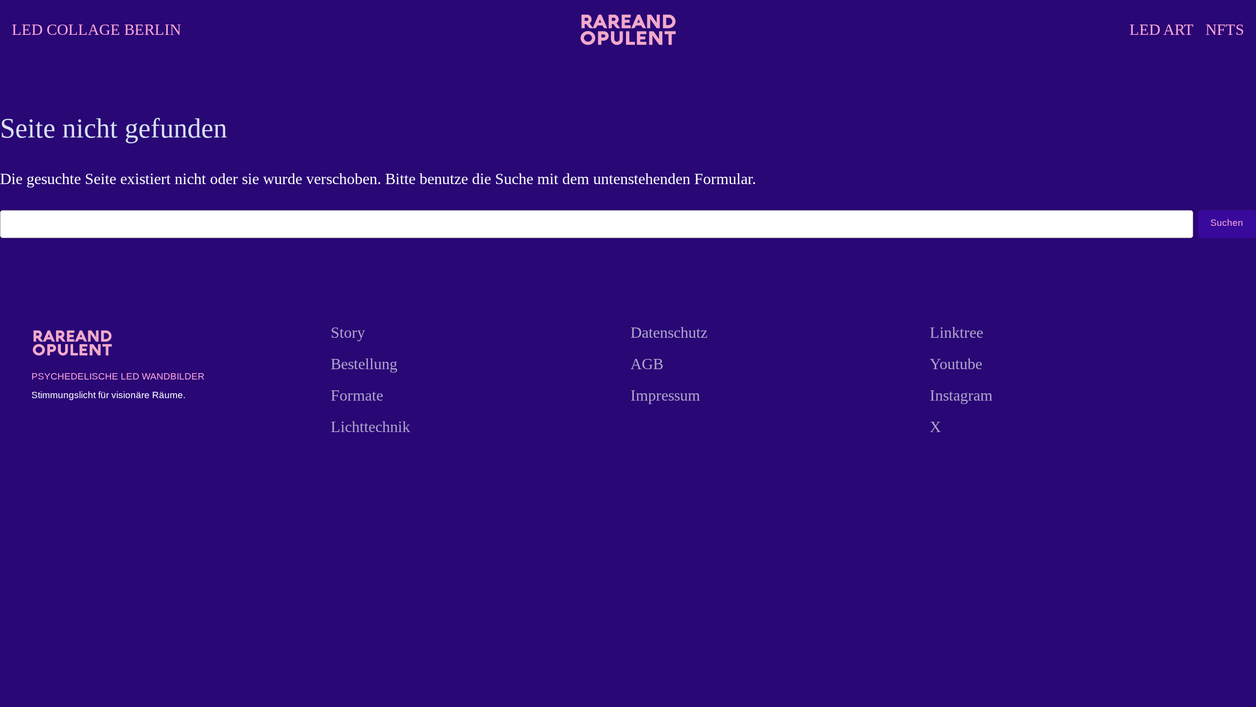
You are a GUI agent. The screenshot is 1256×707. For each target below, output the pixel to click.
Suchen (1226, 223)
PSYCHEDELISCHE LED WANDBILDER (118, 376)
